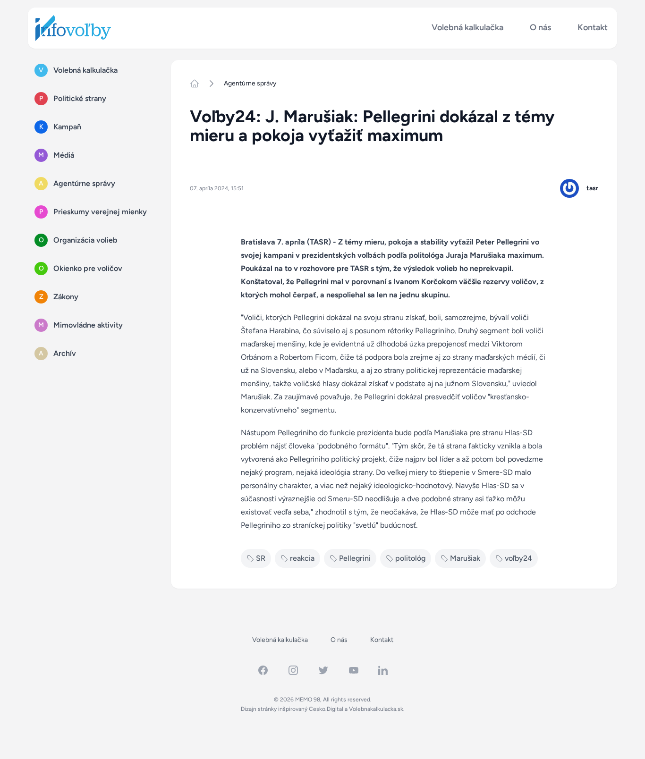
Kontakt (592, 28)
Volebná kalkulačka (467, 28)
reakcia (302, 558)
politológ (410, 558)
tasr (592, 188)
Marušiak (465, 558)
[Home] (198, 83)
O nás (540, 28)
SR (260, 558)
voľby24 (518, 558)
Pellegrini (355, 558)
